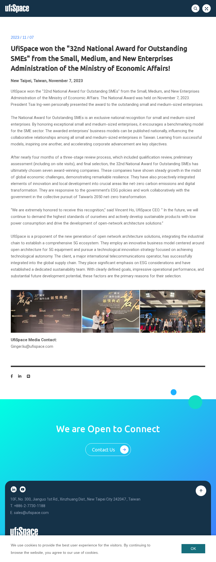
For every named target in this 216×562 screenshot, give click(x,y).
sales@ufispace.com (31, 513)
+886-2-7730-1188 (29, 506)
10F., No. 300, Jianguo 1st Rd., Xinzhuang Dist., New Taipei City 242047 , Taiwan (75, 499)
